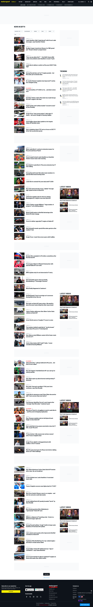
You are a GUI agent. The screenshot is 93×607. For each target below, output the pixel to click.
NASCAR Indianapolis (69, 4)
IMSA (45, 1)
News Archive (46, 577)
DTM (50, 1)
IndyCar (35, 1)
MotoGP (20, 1)
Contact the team (76, 592)
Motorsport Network (44, 604)
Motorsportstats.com (53, 597)
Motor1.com (51, 591)
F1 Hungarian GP (59, 4)
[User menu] (91, 2)
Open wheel (56, 1)
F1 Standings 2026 (50, 4)
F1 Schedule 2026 (41, 4)
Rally (63, 1)
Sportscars (71, 1)
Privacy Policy (53, 603)
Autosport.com (52, 595)
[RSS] (40, 596)
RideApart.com (52, 599)
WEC (41, 1)
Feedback (75, 588)
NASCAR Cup (27, 1)
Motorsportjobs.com (53, 593)
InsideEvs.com (51, 588)
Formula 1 (13, 1)
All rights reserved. (53, 604)
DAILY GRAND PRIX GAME (31, 4)
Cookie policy (47, 603)
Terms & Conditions (40, 603)
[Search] (88, 2)
